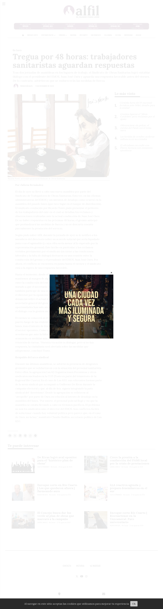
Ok (134, 603)
